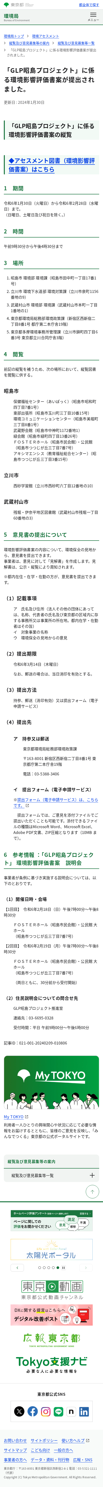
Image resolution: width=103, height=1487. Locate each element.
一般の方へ (63, 1450)
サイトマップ (15, 1450)
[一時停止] (63, 1267)
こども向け (40, 1450)
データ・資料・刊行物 (50, 1459)
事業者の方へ (15, 1459)
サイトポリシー (44, 1440)
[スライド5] (58, 1267)
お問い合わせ (15, 1440)
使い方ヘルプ (73, 1440)
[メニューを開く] (93, 17)
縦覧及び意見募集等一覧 (32, 1175)
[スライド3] (48, 1267)
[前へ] (17, 1268)
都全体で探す (89, 4)
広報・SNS (82, 1459)
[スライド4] (53, 1267)
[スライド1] (39, 1267)
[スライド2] (44, 1267)
